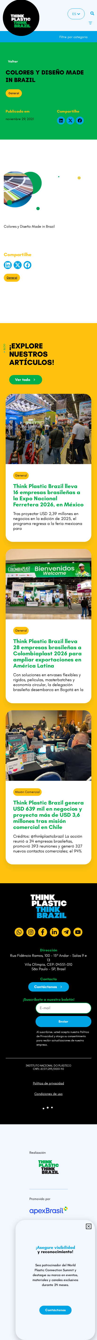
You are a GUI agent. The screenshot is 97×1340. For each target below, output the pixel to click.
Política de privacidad (48, 1083)
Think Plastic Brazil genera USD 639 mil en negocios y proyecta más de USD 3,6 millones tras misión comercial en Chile (48, 814)
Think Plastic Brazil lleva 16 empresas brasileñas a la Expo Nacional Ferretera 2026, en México (48, 495)
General (13, 93)
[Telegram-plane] (66, 932)
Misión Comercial (27, 792)
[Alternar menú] (90, 23)
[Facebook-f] (42, 932)
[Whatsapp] (19, 932)
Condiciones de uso (48, 1094)
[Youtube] (77, 932)
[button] (93, 35)
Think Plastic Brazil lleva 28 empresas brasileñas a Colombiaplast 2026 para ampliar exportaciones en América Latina (47, 653)
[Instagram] (30, 932)
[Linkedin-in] (54, 932)
